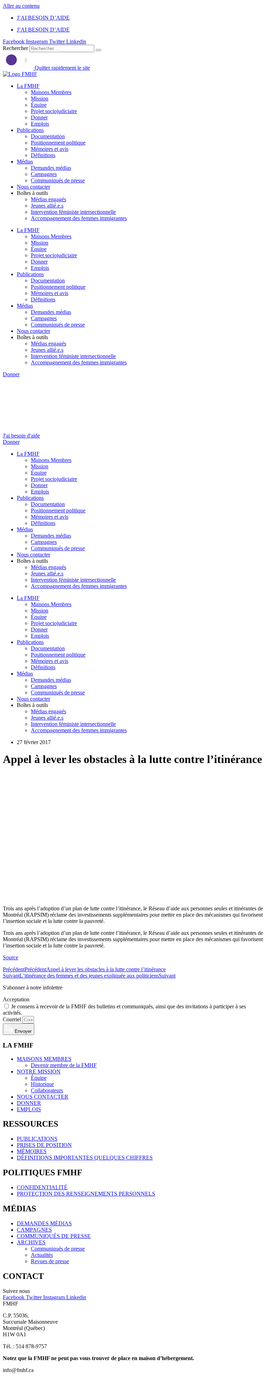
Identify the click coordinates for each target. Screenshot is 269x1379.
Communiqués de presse (58, 180)
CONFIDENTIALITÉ (42, 1187)
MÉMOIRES (32, 1151)
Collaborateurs (47, 1090)
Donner (39, 117)
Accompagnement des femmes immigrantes (79, 218)
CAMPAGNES (34, 1230)
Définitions (43, 155)
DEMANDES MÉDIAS (44, 1223)
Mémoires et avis (49, 149)
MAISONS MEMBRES (44, 1059)
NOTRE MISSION (39, 1071)
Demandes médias (51, 168)
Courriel (12, 1019)
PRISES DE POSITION (44, 1145)
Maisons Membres (51, 92)
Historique (42, 1084)
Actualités (42, 1255)
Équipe (39, 105)
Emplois (40, 124)
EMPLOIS (29, 1109)
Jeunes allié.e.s (47, 206)
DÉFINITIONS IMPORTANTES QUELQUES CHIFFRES (85, 1158)
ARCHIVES (31, 1242)
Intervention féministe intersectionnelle (73, 212)
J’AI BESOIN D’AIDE (43, 18)
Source (10, 957)
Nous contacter (33, 187)
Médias (25, 161)
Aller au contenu (21, 6)
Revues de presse (50, 1261)
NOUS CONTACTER (42, 1097)
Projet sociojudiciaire (54, 111)
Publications (30, 130)
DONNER (29, 1103)
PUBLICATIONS (37, 1139)
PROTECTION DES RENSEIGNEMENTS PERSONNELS (86, 1194)
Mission (39, 99)
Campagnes (44, 174)
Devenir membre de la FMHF (64, 1065)
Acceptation (16, 999)
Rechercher (16, 48)
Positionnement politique (58, 143)
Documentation (48, 136)
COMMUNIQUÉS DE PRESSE (54, 1236)
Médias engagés (48, 199)
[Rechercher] (98, 50)
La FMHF (28, 86)
